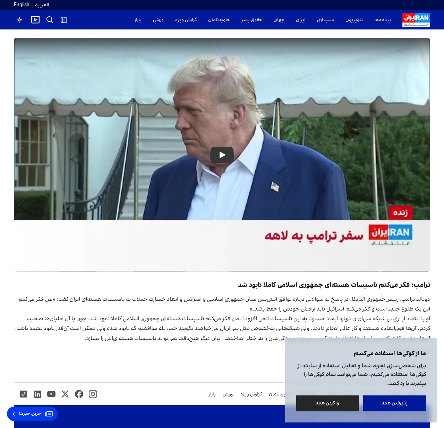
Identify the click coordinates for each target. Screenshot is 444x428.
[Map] (63, 19)
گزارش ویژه (186, 20)
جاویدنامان (219, 20)
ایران (301, 20)
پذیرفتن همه (395, 403)
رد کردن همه (328, 403)
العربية (42, 5)
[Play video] (35, 20)
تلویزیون (354, 20)
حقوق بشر (251, 20)
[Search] (50, 19)
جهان (279, 20)
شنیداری (325, 20)
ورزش (158, 20)
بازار (138, 20)
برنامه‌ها (382, 20)
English (21, 5)
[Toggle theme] (19, 19)
